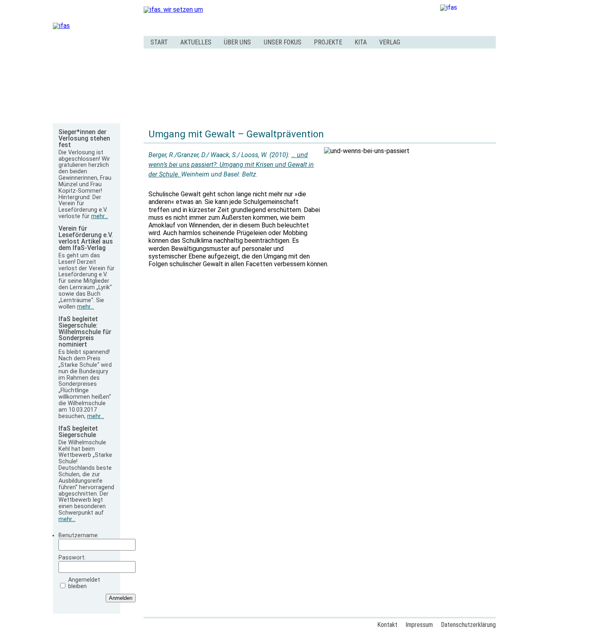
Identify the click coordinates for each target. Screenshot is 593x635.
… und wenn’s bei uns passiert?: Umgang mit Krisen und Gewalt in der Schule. (231, 164)
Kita (361, 42)
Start (159, 42)
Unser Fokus (282, 42)
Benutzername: (78, 535)
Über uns (237, 42)
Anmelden (120, 598)
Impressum (419, 625)
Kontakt (387, 625)
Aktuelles (195, 42)
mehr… (99, 216)
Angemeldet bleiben (84, 583)
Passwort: (72, 558)
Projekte (328, 42)
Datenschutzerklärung (468, 625)
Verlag (389, 42)
